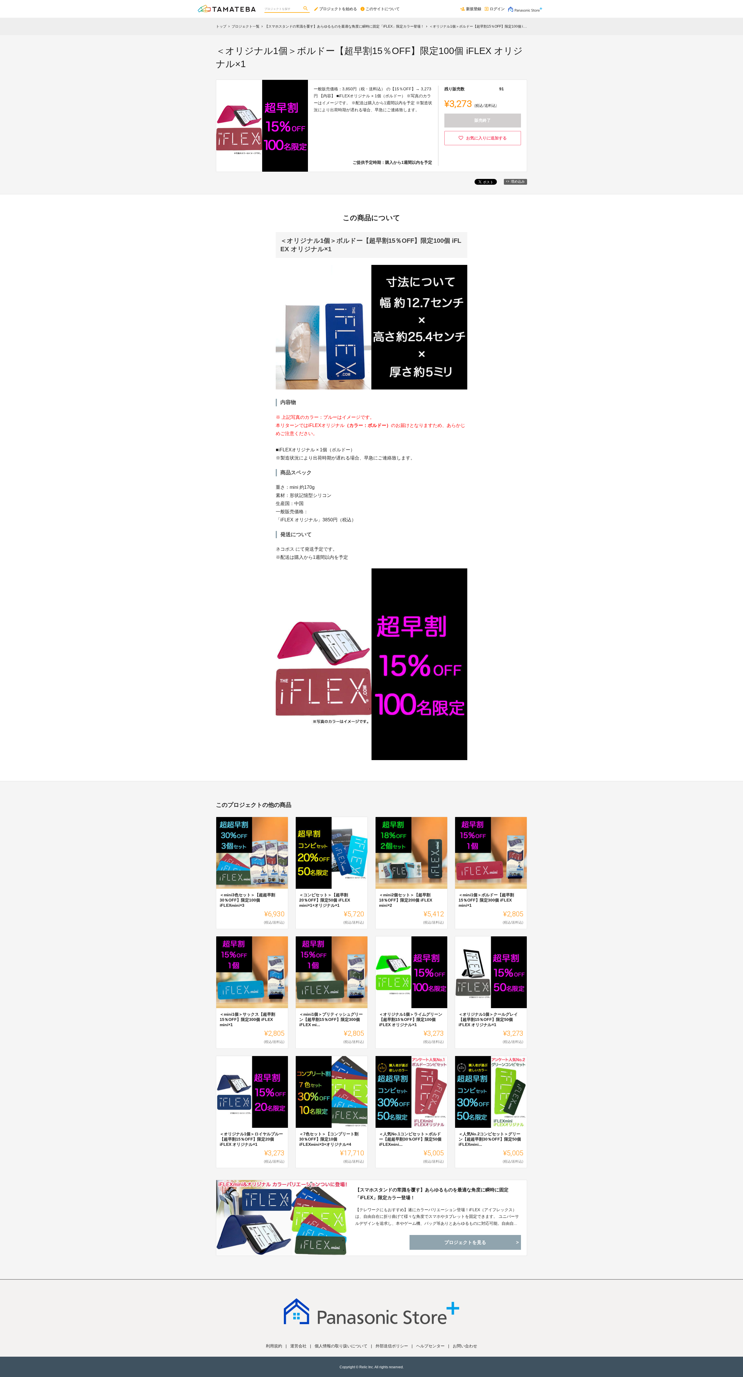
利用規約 (274, 1346)
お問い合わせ (465, 1346)
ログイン (497, 9)
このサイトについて (383, 9)
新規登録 (473, 9)
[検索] (306, 9)
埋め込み (518, 181)
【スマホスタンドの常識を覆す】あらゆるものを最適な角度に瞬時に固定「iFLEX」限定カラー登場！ (431, 1193)
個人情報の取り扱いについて (341, 1346)
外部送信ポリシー (392, 1346)
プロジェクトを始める (338, 9)
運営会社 (298, 1346)
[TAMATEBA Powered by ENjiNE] (226, 5)
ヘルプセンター (430, 1346)
